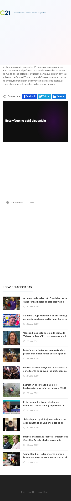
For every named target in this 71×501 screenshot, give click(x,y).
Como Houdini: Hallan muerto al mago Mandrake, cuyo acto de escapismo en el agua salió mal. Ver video (45, 457)
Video (31, 202)
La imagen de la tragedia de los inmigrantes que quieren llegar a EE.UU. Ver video (44, 388)
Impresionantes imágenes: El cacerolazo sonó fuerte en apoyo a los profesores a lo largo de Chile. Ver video (45, 371)
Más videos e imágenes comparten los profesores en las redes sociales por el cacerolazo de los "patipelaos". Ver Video (45, 353)
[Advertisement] (35, 167)
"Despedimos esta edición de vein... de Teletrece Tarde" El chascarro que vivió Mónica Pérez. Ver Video (44, 336)
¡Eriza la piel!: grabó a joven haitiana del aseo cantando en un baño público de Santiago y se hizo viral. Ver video (44, 423)
